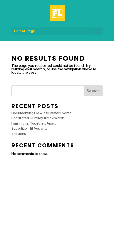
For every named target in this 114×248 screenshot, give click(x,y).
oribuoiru (18, 133)
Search (93, 91)
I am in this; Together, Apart (33, 123)
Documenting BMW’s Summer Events (41, 113)
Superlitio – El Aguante (29, 128)
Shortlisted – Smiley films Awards (38, 118)
